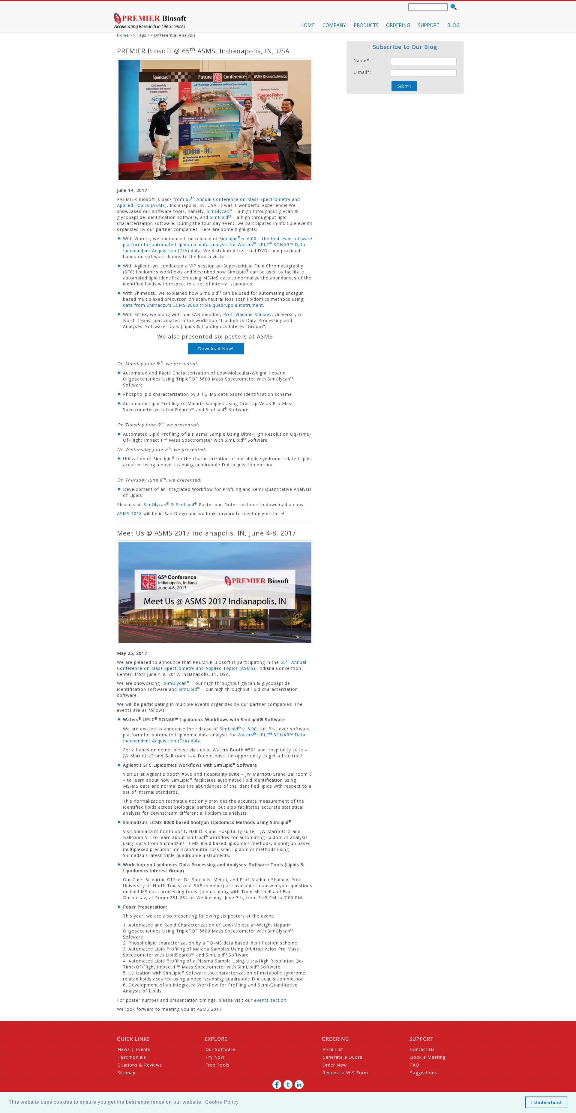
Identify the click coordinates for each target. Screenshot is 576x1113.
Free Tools (218, 1065)
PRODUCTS (366, 25)
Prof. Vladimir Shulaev (247, 314)
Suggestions (423, 1073)
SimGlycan (218, 211)
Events (143, 1049)
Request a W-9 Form (345, 1073)
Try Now (215, 1057)
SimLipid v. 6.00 (238, 729)
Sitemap (127, 1073)
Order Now (334, 1065)
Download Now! (215, 348)
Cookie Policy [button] (222, 1102)
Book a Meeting (428, 1057)
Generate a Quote (342, 1057)
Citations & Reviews (140, 1065)
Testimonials (132, 1057)
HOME (307, 25)
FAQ (414, 1065)
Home (123, 35)
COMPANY (334, 25)
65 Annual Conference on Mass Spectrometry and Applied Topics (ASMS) (211, 665)
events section (270, 1000)
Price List (332, 1049)
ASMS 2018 (129, 513)
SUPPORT (429, 25)
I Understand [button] (546, 1102)
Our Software (220, 1049)
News (124, 1049)
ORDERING (398, 25)
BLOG (453, 25)
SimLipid (219, 217)
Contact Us (422, 1049)
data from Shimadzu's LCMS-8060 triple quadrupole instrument (193, 305)
